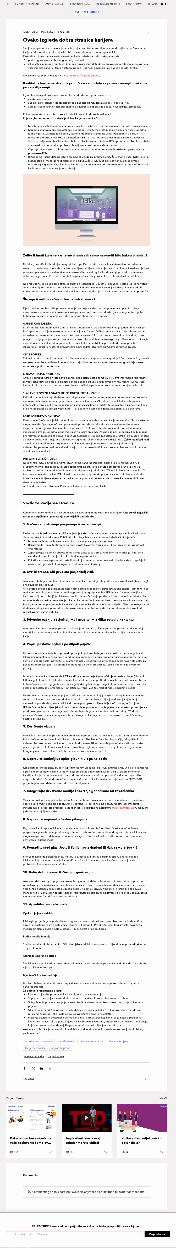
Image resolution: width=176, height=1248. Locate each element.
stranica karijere (118, 1041)
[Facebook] (165, 3)
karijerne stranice (35, 1048)
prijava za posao (60, 1048)
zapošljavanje (66, 1041)
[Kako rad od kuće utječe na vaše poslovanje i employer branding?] (31, 1118)
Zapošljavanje (56, 1056)
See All (163, 1098)
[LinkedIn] (161, 3)
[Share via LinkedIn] (41, 1068)
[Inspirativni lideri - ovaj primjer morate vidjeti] (87, 1118)
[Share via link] (50, 1068)
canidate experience (91, 1041)
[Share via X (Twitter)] (33, 1068)
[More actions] (148, 32)
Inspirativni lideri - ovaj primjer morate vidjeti (83, 1140)
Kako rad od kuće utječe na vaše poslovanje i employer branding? (30, 1140)
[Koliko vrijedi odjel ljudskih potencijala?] (142, 1118)
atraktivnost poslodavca (38, 1041)
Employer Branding (34, 1056)
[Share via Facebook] (24, 1068)
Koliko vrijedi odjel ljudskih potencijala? (142, 1140)
